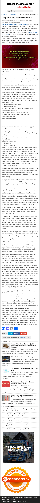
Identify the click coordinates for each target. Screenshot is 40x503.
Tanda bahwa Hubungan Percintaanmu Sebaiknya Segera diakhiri (23, 382)
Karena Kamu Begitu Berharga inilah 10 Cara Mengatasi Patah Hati (23, 396)
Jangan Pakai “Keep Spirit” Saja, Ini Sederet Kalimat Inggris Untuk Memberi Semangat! (23, 345)
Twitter (11, 333)
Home (5, 14)
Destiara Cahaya (8, 20)
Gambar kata (12, 14)
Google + (23, 333)
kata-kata (19, 22)
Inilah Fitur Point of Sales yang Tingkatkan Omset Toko (19, 429)
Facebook (16, 333)
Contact (14, 501)
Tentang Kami (6, 501)
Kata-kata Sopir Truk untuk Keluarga (22, 357)
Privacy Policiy (22, 501)
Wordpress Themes (9, 499)
